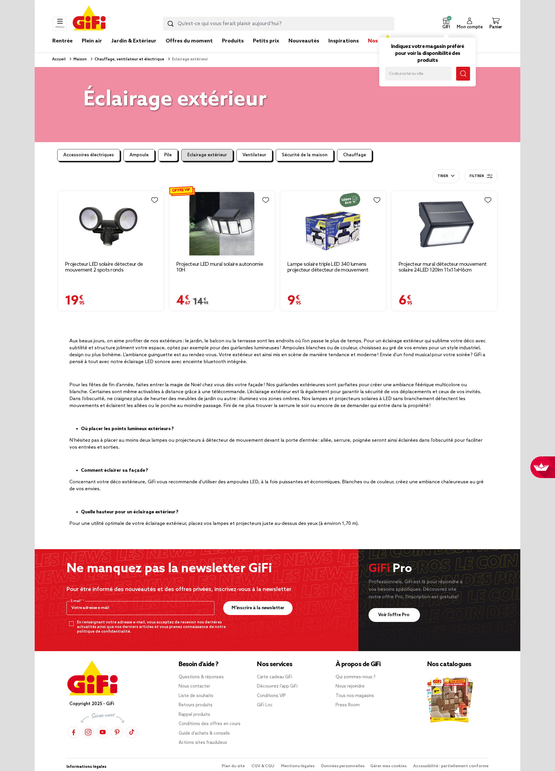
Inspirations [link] (343, 41)
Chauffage (354, 155)
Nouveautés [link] (303, 41)
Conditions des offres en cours (209, 724)
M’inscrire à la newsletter (258, 608)
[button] (446, 23)
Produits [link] (233, 41)
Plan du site (234, 766)
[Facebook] (73, 732)
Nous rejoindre (350, 686)
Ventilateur (254, 155)
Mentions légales (298, 766)
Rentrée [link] (62, 41)
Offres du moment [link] (189, 41)
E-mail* (77, 601)
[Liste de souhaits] (154, 200)
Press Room (348, 705)
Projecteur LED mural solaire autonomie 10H (219, 267)
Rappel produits (194, 714)
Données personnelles (343, 766)
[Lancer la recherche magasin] (463, 74)
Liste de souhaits (196, 695)
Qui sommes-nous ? (355, 677)
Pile (168, 155)
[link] (232, 49)
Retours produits (195, 705)
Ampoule (139, 155)
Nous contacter (194, 686)
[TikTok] (131, 732)
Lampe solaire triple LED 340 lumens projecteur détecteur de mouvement (327, 267)
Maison (80, 59)
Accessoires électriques (88, 155)
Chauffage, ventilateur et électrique (129, 59)
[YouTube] (102, 732)
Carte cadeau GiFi (274, 677)
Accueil (59, 59)
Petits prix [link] (266, 41)
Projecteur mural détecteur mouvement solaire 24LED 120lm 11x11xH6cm (443, 267)
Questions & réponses (201, 677)
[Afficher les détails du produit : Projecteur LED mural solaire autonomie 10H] (222, 223)
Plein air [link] (92, 41)
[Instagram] (88, 732)
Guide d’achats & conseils (204, 733)
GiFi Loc (265, 705)
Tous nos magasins (355, 695)
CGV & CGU (263, 766)
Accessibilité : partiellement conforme (451, 766)
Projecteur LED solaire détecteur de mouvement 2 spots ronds (104, 267)
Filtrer (476, 176)
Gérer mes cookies (388, 766)
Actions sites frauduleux (203, 742)
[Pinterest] (117, 732)
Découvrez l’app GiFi (277, 686)
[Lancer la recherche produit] (170, 24)
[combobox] (278, 24)
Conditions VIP (271, 695)
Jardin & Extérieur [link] (133, 41)
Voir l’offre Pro (394, 615)
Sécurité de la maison (305, 155)
